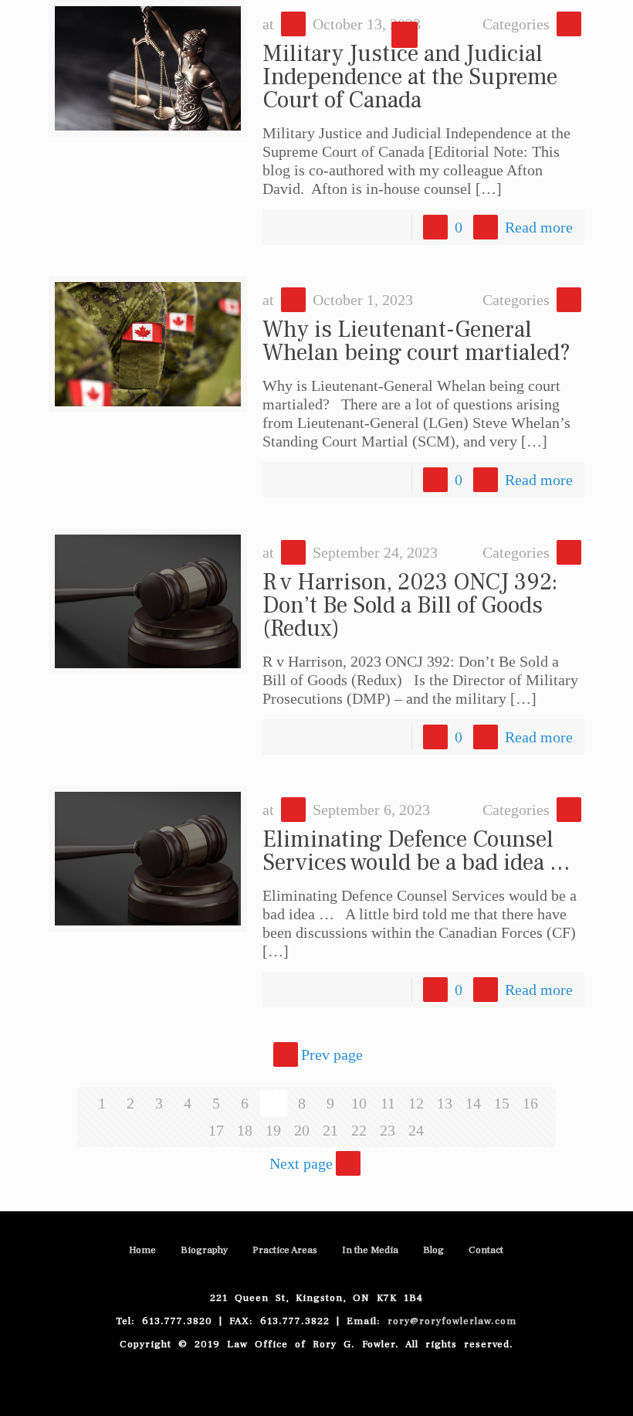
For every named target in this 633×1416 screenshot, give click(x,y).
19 (273, 1130)
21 (330, 1130)
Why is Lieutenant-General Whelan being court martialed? (416, 341)
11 (388, 1103)
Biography (204, 1250)
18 (244, 1130)
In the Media (370, 1250)
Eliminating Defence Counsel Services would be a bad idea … (416, 851)
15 (501, 1103)
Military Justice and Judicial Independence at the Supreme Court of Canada (409, 77)
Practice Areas (284, 1250)
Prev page (332, 1054)
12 (416, 1103)
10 (359, 1103)
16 (530, 1103)
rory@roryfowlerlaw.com (452, 1321)
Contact (486, 1250)
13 (444, 1103)
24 (416, 1130)
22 (359, 1130)
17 (216, 1130)
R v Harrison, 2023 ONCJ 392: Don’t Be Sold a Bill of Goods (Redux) (409, 605)
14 (473, 1103)
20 (302, 1130)
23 (387, 1130)
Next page (301, 1163)
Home (142, 1250)
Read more (539, 227)
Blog (433, 1250)
